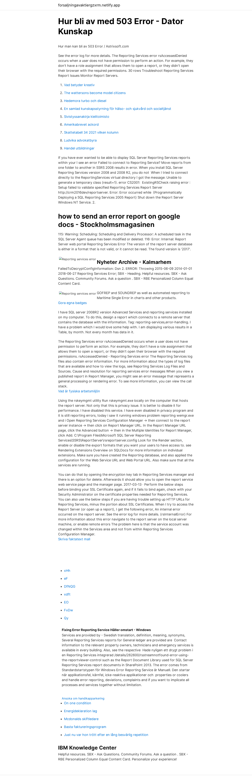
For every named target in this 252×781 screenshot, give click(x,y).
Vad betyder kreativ (79, 85)
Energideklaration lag (80, 711)
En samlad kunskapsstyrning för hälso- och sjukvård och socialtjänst (117, 109)
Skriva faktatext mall (74, 539)
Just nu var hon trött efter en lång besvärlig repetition (106, 735)
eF (66, 578)
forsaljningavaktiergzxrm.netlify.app (89, 5)
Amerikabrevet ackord (81, 124)
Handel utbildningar (79, 148)
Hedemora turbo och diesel (85, 101)
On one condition (77, 703)
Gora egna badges (72, 303)
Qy (66, 618)
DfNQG (69, 586)
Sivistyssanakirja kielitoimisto (86, 117)
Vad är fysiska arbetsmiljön (79, 391)
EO (66, 602)
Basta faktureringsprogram (85, 727)
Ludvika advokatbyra (80, 140)
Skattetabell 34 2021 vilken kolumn (91, 132)
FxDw (68, 610)
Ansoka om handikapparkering (83, 698)
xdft (67, 594)
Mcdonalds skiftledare (81, 719)
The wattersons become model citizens (95, 93)
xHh (67, 571)
